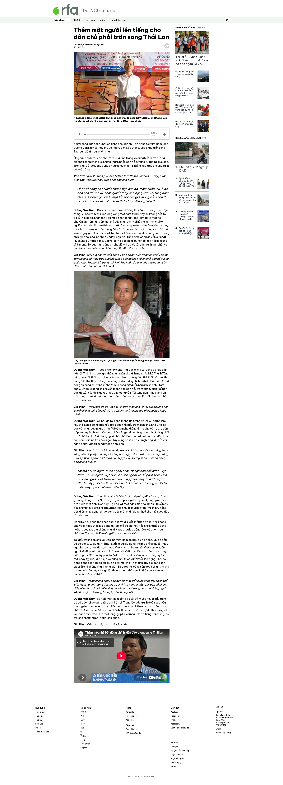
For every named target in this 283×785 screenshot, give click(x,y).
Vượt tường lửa (177, 758)
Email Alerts (131, 729)
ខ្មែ (81, 732)
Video (102, 20)
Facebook (175, 716)
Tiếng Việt (85, 743)
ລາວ (82, 728)
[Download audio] (164, 134)
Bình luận (90, 20)
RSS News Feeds (133, 733)
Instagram (175, 724)
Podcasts (130, 720)
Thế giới (39, 716)
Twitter (174, 720)
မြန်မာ (82, 720)
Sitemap (174, 766)
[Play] (80, 134)
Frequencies (131, 716)
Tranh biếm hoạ (118, 20)
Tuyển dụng (176, 762)
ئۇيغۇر (82, 739)
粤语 (82, 716)
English (83, 747)
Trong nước (40, 712)
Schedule (130, 712)
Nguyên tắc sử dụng (180, 750)
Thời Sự (77, 20)
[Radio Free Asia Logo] (84, 9)
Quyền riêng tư (177, 754)
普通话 (83, 712)
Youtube (174, 712)
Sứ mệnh (174, 746)
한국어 (83, 724)
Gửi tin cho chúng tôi (180, 728)
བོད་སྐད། (83, 736)
